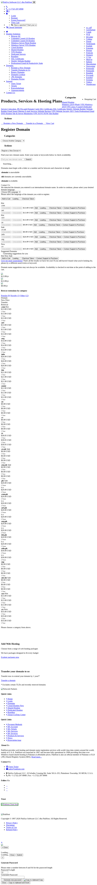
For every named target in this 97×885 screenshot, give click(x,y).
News (9, 738)
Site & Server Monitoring (23, 113)
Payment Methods (14, 724)
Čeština (89, 39)
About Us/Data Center (16, 715)
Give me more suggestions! (12, 261)
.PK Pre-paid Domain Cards (28, 109)
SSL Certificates (17, 59)
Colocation (12, 109)
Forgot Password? (18, 20)
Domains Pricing (18, 79)
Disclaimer (10, 825)
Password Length (8, 870)
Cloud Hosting (17, 47)
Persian (89, 50)
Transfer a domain (8, 680)
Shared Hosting (17, 50)
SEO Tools (74, 111)
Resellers (14, 56)
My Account (12, 727)
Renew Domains (18, 72)
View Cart (15, 22)
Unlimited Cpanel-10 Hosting (23, 38)
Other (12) (24, 296)
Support (9, 81)
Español (89, 77)
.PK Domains (16, 77)
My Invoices (12, 733)
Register (14, 18)
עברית (88, 57)
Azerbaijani (90, 30)
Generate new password (12, 880)
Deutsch (89, 55)
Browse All (15, 36)
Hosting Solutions (13, 34)
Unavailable (6, 208)
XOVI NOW (43, 113)
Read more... (36, 757)
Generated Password (9, 875)
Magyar (89, 59)
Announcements (17, 90)
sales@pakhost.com (16, 769)
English (89, 46)
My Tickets (12, 729)
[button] (1, 842)
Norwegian (90, 66)
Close (12, 855)
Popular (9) (5, 296)
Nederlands (90, 44)
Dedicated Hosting (15, 710)
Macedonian (91, 64)
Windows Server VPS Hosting (23, 45)
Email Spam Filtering (16, 111)
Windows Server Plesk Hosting (23, 43)
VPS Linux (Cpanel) (74, 107)
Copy (41, 880)
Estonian (89, 48)
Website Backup (44, 111)
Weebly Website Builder (20, 61)
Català (88, 32)
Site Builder (53, 113)
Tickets (14, 86)
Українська (91, 84)
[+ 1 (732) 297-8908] (7, 7)
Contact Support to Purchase (74, 208)
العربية (89, 27)
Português (90, 68)
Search (28, 159)
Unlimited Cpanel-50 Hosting (23, 41)
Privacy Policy (12, 823)
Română (89, 73)
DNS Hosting (7, 113)
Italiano (89, 62)
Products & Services (15, 736)
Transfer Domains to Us (20, 70)
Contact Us (10, 93)
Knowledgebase (17, 88)
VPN (53, 111)
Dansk (88, 41)
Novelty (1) (15, 296)
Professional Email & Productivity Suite (27, 63)
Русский (89, 75)
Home (10, 699)
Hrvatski (89, 37)
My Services (12, 731)
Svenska (89, 80)
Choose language (15, 27)
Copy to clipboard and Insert (19, 883)
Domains (10, 65)
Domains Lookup (18, 74)
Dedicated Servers (18, 54)
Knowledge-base (14, 740)
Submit (19, 855)
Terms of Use (11, 827)
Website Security (63, 111)
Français (89, 53)
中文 (88, 34)
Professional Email (86, 111)
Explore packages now (10, 657)
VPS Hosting (16, 52)
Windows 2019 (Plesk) (71, 104)
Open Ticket (16, 84)
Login (13, 16)
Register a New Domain (20, 68)
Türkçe (89, 82)
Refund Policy (12, 830)
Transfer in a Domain (34, 123)
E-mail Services (31, 111)
